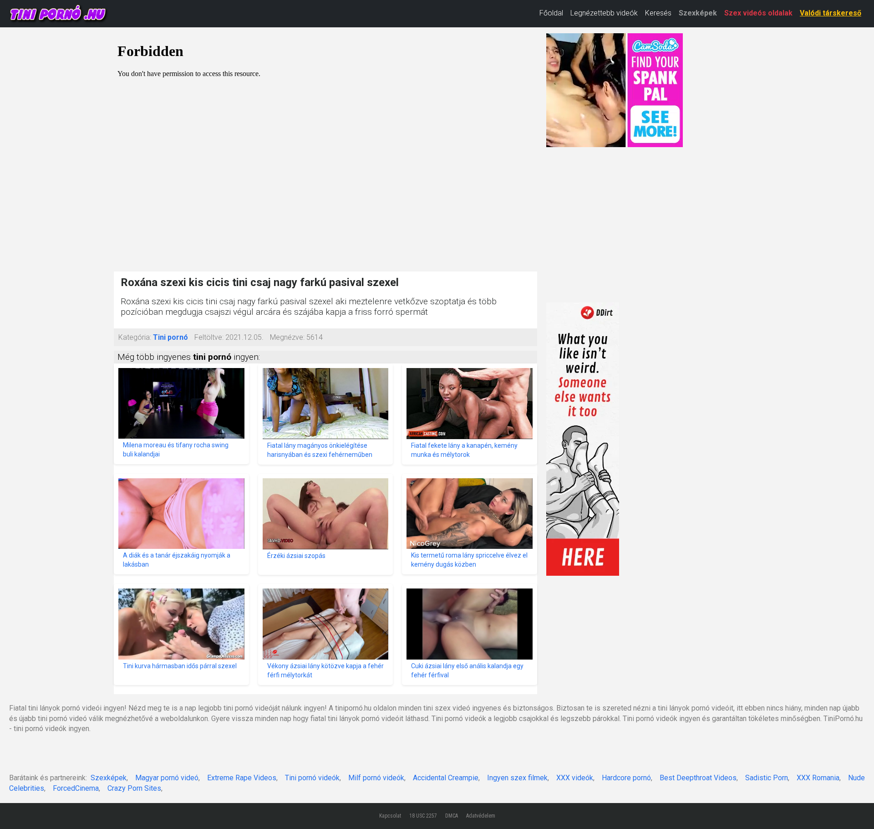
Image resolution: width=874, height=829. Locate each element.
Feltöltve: (209, 337)
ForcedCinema (76, 788)
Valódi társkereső (830, 13)
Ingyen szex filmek (517, 777)
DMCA (451, 816)
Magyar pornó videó (166, 777)
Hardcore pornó (626, 777)
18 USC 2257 (423, 816)
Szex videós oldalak (758, 13)
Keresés (658, 13)
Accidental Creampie (445, 777)
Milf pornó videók (376, 777)
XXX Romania (818, 777)
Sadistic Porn (766, 777)
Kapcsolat (390, 816)
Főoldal (551, 13)
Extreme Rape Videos (241, 777)
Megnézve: (287, 337)
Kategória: (134, 337)
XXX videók (574, 777)
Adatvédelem (480, 816)
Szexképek (698, 13)
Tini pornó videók (312, 777)
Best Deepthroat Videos (698, 777)
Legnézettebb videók (604, 13)
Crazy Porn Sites (134, 788)
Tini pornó (170, 337)
